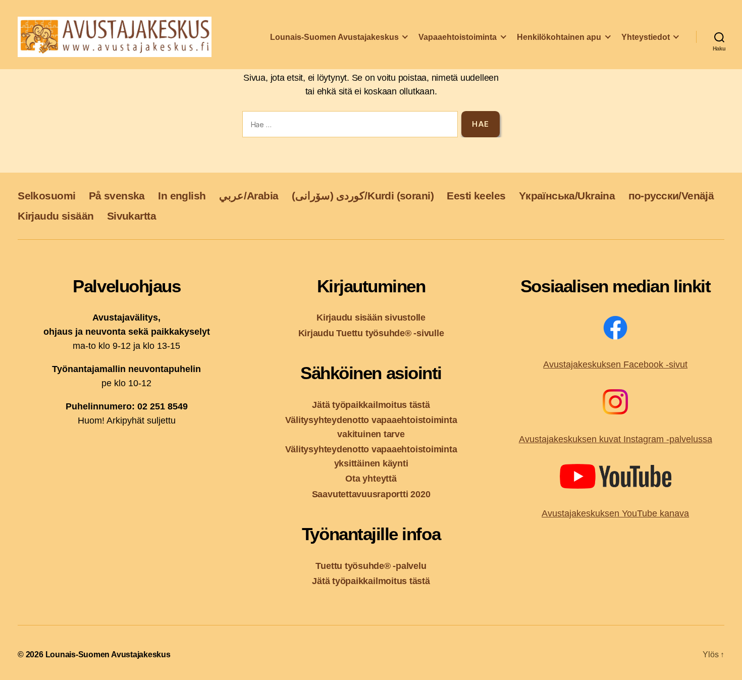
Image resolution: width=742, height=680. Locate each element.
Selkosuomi (46, 195)
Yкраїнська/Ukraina (567, 195)
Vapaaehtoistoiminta (457, 37)
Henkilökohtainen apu (559, 37)
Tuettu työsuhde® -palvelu (370, 565)
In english (181, 195)
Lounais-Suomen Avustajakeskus (334, 37)
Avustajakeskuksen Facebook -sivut (615, 364)
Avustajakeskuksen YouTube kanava (615, 513)
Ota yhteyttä (370, 478)
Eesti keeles (476, 195)
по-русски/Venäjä (671, 195)
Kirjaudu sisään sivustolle (371, 317)
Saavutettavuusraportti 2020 (371, 494)
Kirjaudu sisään (55, 216)
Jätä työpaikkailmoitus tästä (371, 404)
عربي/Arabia (249, 195)
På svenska (117, 195)
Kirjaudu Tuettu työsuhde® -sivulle (371, 333)
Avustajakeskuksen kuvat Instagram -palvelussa (615, 439)
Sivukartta (131, 216)
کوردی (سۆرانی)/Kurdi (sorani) (363, 195)
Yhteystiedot (645, 37)
